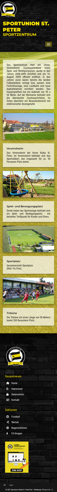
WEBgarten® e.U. (47, 490)
